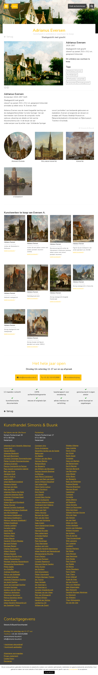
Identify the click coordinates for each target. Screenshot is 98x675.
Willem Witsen (41, 597)
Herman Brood (72, 489)
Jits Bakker (39, 456)
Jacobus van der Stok (12, 590)
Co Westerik (71, 595)
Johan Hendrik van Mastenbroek (47, 551)
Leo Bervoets (71, 471)
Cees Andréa (71, 448)
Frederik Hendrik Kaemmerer (46, 549)
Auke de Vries (71, 579)
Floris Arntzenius (41, 448)
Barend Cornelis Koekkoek (14, 507)
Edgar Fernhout (41, 489)
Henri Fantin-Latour (43, 487)
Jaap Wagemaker (72, 587)
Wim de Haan (71, 515)
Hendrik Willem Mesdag (13, 541)
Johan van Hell (40, 510)
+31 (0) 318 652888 (51, 377)
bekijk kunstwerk (9, 251)
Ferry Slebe (70, 572)
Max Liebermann (41, 533)
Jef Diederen (71, 502)
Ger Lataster (71, 543)
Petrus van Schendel (12, 574)
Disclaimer (8, 661)
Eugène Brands (72, 484)
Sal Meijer (70, 551)
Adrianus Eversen (11, 464)
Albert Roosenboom (12, 559)
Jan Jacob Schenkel (11, 577)
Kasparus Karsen (10, 484)
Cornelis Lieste (9, 528)
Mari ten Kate (9, 489)
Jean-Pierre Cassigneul (44, 476)
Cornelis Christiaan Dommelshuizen (17, 458)
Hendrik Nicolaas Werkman (76, 592)
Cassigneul (70, 492)
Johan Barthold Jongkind (13, 482)
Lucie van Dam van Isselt (44, 479)
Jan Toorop (39, 579)
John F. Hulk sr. (10, 476)
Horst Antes (71, 451)
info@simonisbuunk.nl (27, 377)
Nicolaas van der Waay (44, 592)
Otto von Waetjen (73, 585)
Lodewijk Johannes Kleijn (13, 494)
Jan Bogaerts (40, 466)
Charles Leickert (10, 525)
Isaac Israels (39, 523)
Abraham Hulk (9, 474)
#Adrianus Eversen (74, 71)
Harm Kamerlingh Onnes (44, 525)
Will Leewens (71, 541)
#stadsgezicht (83, 83)
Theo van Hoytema (42, 520)
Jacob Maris (8, 531)
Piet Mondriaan (41, 541)
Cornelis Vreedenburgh (44, 590)
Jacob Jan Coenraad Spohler (14, 585)
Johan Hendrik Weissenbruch (15, 603)
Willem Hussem (72, 530)
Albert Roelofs (10, 551)
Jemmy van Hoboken (74, 528)
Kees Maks (39, 538)
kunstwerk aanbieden (13, 647)
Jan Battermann (72, 463)
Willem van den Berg (43, 458)
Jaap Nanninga (71, 556)
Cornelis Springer (10, 587)
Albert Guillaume (42, 500)
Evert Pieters (40, 556)
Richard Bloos (40, 464)
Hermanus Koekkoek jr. (13, 518)
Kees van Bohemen (73, 481)
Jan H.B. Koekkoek (11, 512)
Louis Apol (8, 448)
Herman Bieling (41, 461)
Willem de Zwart (42, 605)
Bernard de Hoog (42, 515)
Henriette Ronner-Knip (13, 556)
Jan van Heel (71, 520)
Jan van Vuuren (72, 582)
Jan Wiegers (71, 597)
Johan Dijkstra (71, 500)
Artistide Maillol (41, 536)
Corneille (69, 497)
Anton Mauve (9, 538)
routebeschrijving (73, 377)
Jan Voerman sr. (41, 587)
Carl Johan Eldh (41, 484)
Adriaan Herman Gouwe (75, 512)
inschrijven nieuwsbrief (13, 644)
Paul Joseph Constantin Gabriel (16, 469)
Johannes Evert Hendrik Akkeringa (17, 446)
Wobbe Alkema (72, 445)
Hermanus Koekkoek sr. (13, 515)
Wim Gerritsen (72, 510)
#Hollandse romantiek (76, 79)
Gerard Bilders (9, 451)
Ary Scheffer (9, 569)
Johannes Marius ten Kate (14, 492)
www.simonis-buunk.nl (13, 636)
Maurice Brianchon (73, 487)
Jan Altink (70, 453)
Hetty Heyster (40, 512)
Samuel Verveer (10, 600)
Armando (69, 458)
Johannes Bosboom (11, 453)
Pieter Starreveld (42, 574)
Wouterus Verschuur (12, 595)
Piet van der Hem (42, 518)
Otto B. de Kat (71, 536)
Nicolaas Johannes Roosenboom (16, 561)
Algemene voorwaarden (13, 653)
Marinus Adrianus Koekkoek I (15, 520)
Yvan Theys (70, 574)
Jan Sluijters (39, 569)
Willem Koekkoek (11, 523)
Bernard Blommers (11, 456)
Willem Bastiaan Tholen (44, 577)
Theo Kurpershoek (73, 538)
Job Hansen (70, 518)
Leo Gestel (39, 494)
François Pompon (41, 559)
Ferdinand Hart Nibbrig (44, 505)
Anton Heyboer (72, 525)
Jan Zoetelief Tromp (12, 605)
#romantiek (71, 83)
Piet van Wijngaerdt (43, 595)
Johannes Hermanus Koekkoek (15, 510)
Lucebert (69, 546)
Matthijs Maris (9, 533)
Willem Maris (9, 536)
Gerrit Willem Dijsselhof (44, 482)
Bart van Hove (9, 471)
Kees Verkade (40, 582)
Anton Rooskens (72, 569)
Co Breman (39, 474)
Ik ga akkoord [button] (49, 672)
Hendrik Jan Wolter (42, 600)
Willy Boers (70, 476)
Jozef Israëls (8, 479)
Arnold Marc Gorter (42, 497)
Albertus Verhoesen (12, 592)
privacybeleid (73, 669)
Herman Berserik (72, 469)
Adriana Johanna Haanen (44, 502)
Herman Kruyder (41, 531)
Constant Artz (40, 446)
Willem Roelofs (10, 554)
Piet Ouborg (71, 561)
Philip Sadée (9, 567)
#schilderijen (72, 75)
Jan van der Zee (72, 603)
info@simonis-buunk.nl (13, 639)
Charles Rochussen (11, 549)
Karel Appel (70, 456)
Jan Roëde (70, 564)
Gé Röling (70, 566)
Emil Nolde (70, 559)
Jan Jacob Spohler (11, 582)
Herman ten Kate (10, 487)
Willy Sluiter (40, 567)
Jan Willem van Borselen (44, 469)
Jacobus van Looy (41, 546)
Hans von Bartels (72, 461)
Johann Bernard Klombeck (14, 502)
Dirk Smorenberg (41, 572)
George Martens (72, 548)
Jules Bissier (70, 474)
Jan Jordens (70, 533)
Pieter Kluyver (9, 505)
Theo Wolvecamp (73, 600)
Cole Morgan (71, 554)
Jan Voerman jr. (41, 585)
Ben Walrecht (71, 590)
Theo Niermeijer (41, 543)
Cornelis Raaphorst (42, 561)
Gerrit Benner (71, 466)
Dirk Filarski (39, 492)
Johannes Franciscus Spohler (15, 579)
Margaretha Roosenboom (14, 564)
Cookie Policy (9, 658)
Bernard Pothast (10, 543)
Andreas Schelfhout (11, 572)
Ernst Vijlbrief (71, 577)
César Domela (71, 505)
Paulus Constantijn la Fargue (15, 466)
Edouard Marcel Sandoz (44, 564)
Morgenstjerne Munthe (44, 554)
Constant (69, 494)
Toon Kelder (40, 528)
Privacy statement (11, 656)
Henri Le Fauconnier (74, 507)
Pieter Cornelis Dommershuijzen (16, 461)
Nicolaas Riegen (10, 546)
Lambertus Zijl (40, 603)
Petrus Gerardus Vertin (13, 597)
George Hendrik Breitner (44, 471)
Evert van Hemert (42, 507)
